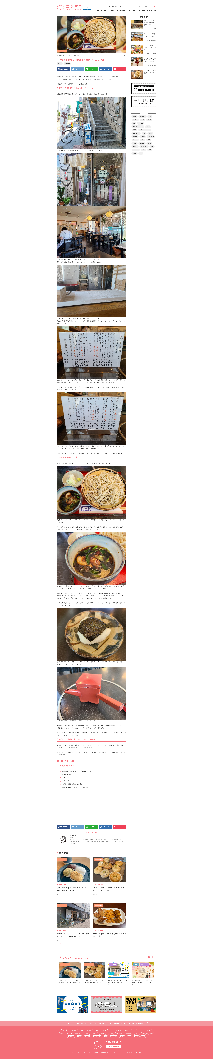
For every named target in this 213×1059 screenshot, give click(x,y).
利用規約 (96, 1052)
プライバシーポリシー (118, 1052)
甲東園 (149, 120)
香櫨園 (149, 143)
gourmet (121, 10)
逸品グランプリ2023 (138, 126)
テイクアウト (144, 146)
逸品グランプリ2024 (145, 130)
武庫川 (143, 150)
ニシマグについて (74, 1052)
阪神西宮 (142, 143)
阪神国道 (135, 136)
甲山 (141, 153)
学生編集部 (151, 136)
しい (58, 894)
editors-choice (145, 10)
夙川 (95, 943)
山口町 (134, 153)
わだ (58, 940)
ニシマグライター (86, 1052)
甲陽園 (134, 143)
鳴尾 (152, 146)
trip (112, 10)
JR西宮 (95, 897)
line (92, 69)
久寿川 (142, 120)
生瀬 (150, 116)
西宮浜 (134, 116)
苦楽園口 (135, 120)
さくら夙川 (142, 116)
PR (134, 123)
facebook (64, 69)
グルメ (60, 63)
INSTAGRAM (115, 1046)
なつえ (95, 940)
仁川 (150, 150)
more (150, 957)
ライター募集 (130, 1052)
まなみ (95, 894)
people (104, 10)
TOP (97, 10)
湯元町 (142, 140)
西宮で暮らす (136, 133)
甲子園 (134, 130)
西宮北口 (59, 943)
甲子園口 (141, 123)
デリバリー (136, 150)
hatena (106, 69)
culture (131, 10)
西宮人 (150, 133)
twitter (78, 69)
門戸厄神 (68, 63)
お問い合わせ (139, 1052)
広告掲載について (105, 1052)
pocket (121, 69)
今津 (63, 897)
